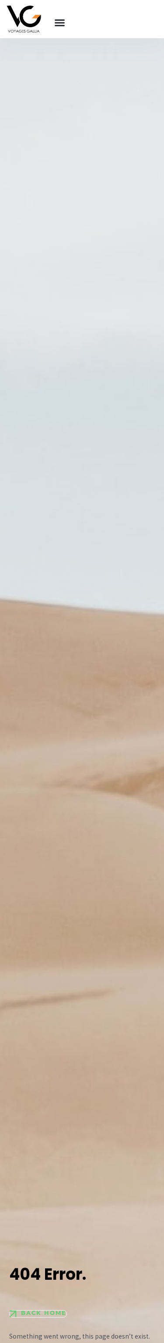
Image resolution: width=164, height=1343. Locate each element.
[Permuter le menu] (59, 22)
